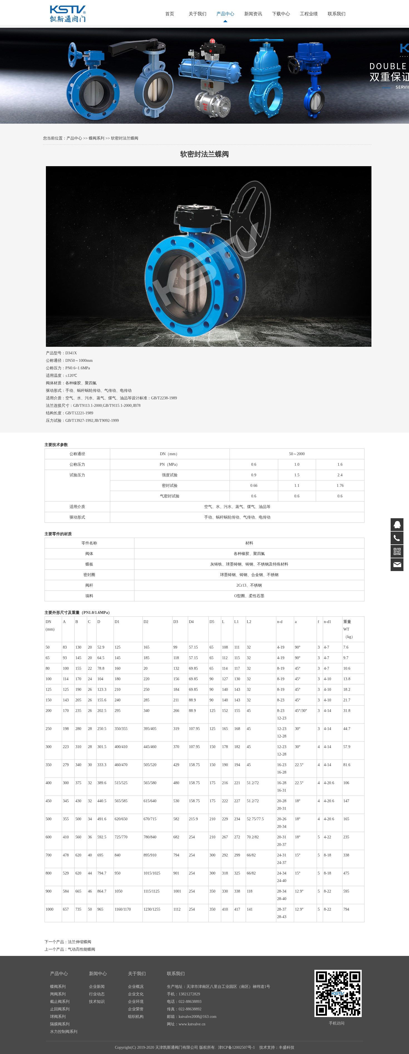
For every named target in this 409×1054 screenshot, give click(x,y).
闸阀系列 (58, 994)
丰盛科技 (286, 1047)
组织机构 (136, 1017)
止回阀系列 (60, 1009)
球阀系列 (58, 1017)
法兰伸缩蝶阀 (79, 942)
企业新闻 (97, 987)
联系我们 (337, 13)
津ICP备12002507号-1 (236, 1047)
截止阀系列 (60, 1002)
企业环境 (136, 1002)
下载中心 (281, 13)
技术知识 (97, 1002)
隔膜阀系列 (60, 1024)
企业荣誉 (136, 1009)
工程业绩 (309, 13)
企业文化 (136, 994)
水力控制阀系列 (63, 1032)
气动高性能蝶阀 (81, 949)
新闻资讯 (253, 13)
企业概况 (136, 987)
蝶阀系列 (96, 138)
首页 (169, 13)
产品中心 (225, 13)
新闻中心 (98, 973)
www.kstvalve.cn (192, 1024)
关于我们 (197, 13)
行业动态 (97, 994)
